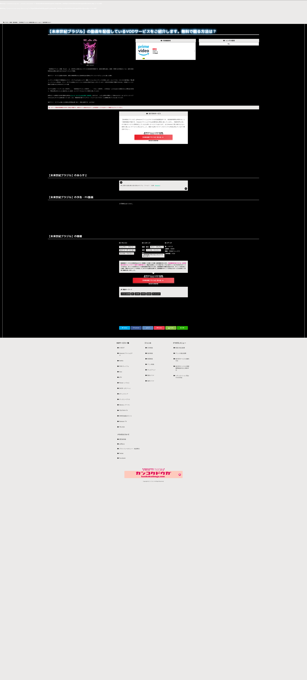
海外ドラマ (150, 381)
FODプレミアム (124, 366)
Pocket (160, 327)
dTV (120, 377)
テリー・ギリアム (156, 247)
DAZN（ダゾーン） (125, 388)
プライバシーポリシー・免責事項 (129, 448)
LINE (182, 327)
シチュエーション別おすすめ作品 (182, 376)
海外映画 (150, 353)
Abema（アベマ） (124, 405)
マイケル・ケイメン (153, 250)
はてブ (148, 327)
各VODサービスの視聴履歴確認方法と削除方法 (182, 368)
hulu (120, 371)
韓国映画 (150, 359)
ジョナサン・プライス (127, 247)
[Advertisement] (153, 157)
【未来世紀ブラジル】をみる (152, 137)
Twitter (125, 327)
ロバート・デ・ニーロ (127, 250)
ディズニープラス (124, 399)
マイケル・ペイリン (126, 253)
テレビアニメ (151, 370)
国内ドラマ (150, 375)
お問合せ (122, 444)
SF (132, 294)
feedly (171, 327)
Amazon (157, 185)
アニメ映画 (150, 364)
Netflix (121, 360)
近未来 (149, 294)
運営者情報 (122, 439)
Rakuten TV (123, 421)
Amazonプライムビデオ (126, 354)
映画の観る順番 (180, 347)
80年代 (143, 294)
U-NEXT (122, 347)
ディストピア (156, 294)
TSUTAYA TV (123, 410)
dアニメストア (123, 394)
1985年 (137, 294)
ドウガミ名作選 (126, 294)
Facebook (136, 327)
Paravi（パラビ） (124, 382)
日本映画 (150, 347)
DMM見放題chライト (125, 416)
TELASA (122, 427)
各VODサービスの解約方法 (182, 359)
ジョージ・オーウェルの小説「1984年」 (81, 95)
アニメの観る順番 (181, 353)
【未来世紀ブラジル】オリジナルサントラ (153, 255)
